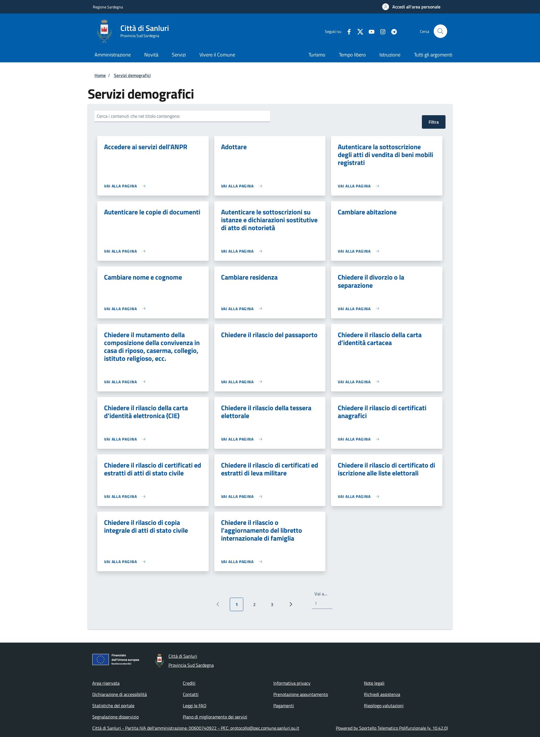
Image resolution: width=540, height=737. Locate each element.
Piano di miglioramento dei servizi (215, 716)
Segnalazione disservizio (115, 716)
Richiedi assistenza (382, 694)
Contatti (191, 694)
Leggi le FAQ (194, 705)
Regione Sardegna (108, 7)
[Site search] (440, 31)
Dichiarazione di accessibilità (119, 694)
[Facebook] (346, 31)
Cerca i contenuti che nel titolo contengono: (138, 116)
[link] (126, 186)
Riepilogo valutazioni (384, 705)
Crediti (189, 683)
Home (100, 75)
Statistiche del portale (113, 705)
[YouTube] (369, 31)
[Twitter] (358, 31)
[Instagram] (380, 31)
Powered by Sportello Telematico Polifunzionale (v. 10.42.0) (392, 728)
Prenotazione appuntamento (300, 694)
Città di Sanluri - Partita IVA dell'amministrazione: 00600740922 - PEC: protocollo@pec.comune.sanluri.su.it (195, 728)
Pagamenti (283, 705)
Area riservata (106, 683)
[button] (411, 6)
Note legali (374, 683)
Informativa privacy (291, 683)
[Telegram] (391, 31)
